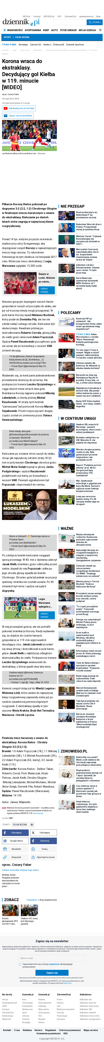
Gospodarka (27, 1006)
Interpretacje (7, 1016)
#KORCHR (14, 363)
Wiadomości (27, 1009)
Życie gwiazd (44, 1013)
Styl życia (61, 1019)
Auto (24, 999)
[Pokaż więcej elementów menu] (100, 30)
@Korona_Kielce (24, 356)
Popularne (32, 899)
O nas (17, 1030)
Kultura (41, 1022)
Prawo (59, 999)
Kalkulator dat (86, 999)
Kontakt (7, 1030)
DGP (59, 16)
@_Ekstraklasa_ (33, 359)
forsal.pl (36, 16)
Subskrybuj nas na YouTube (21, 108)
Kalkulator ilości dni (88, 1003)
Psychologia (62, 1016)
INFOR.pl (26, 16)
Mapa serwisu (91, 1030)
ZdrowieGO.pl (70, 16)
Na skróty (7, 994)
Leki (58, 1006)
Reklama (27, 1030)
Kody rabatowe (44, 1003)
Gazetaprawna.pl (9, 1003)
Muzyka (41, 1019)
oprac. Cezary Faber (10, 94)
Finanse (60, 1003)
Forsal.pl (5, 1009)
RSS (66, 1033)
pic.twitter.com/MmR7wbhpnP (23, 441)
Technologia (27, 1003)
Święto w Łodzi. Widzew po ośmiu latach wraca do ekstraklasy (47, 278)
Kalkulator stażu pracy (89, 1006)
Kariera (38, 1030)
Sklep (98, 16)
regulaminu (54, 964)
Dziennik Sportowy (75, 44)
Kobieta (41, 999)
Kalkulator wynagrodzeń (90, 1019)
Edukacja (42, 1006)
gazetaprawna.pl (86, 16)
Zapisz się (52, 972)
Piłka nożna (22, 37)
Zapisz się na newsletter (20, 115)
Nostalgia (23, 44)
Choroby (60, 1013)
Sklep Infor (6, 1019)
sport (15, 50)
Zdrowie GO (35, 44)
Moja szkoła (43, 1009)
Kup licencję (38, 813)
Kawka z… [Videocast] (53, 44)
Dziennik (5, 50)
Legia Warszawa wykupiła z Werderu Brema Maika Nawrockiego (46, 603)
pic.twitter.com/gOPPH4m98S (23, 679)
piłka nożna (20, 824)
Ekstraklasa (37, 50)
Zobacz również (44, 290)
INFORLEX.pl (49, 16)
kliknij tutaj (68, 983)
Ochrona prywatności (70, 1030)
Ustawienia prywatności (48, 1033)
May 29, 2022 (42, 682)
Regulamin (50, 1030)
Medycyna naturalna (65, 1009)
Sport (7, 37)
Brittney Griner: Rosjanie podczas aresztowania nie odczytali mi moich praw (11, 881)
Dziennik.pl (27, 994)
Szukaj (96, 22)
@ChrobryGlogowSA (18, 434)
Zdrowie (25, 1016)
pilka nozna (25, 50)
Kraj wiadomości (48, 899)
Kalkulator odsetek (88, 1013)
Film (40, 1016)
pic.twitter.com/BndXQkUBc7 (22, 542)
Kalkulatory (85, 994)
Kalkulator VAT (86, 1009)
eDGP (4, 1006)
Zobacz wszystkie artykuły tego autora (20, 870)
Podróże (25, 1019)
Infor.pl (5, 999)
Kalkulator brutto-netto (89, 1016)
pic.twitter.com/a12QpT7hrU (33, 363)
